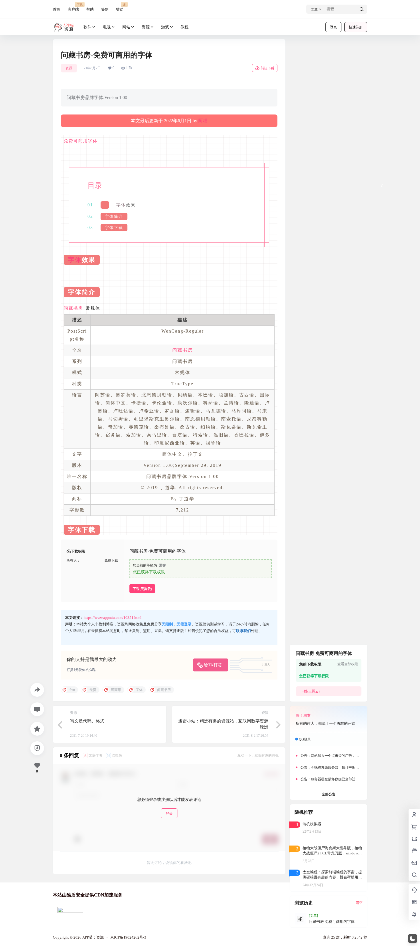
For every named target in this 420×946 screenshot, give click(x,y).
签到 (105, 9)
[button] (412, 938)
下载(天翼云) (142, 589)
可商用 (80, 141)
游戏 (165, 27)
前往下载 (267, 68)
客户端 (73, 7)
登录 (333, 27)
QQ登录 (305, 739)
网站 (126, 27)
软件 (87, 27)
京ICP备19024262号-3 (128, 937)
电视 (107, 27)
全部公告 (328, 794)
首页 (56, 9)
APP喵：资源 (92, 937)
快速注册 (356, 27)
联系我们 (243, 631)
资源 (146, 27)
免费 (68, 141)
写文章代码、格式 (87, 721)
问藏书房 (73, 308)
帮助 (90, 9)
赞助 (119, 7)
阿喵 (202, 120)
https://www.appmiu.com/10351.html (112, 617)
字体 (93, 141)
